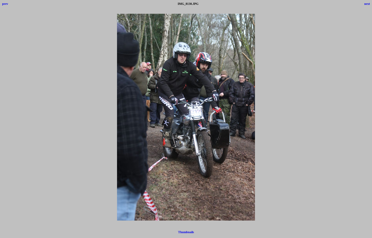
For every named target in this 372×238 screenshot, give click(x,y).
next (367, 3)
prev (5, 3)
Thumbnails (186, 232)
